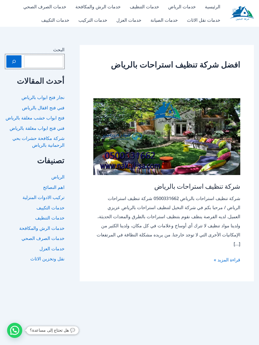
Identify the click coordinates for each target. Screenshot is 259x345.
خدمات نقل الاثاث (203, 20)
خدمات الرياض (182, 7)
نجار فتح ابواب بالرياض (42, 97)
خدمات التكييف (55, 20)
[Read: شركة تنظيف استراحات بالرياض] (166, 136)
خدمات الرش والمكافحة (98, 7)
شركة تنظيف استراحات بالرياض (197, 186)
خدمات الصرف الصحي (44, 7)
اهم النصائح (53, 187)
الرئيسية (212, 7)
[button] (14, 330)
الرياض (57, 177)
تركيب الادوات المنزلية (43, 197)
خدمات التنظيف (144, 7)
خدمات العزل (128, 20)
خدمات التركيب (92, 20)
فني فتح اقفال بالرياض (43, 108)
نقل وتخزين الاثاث (47, 259)
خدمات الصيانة (164, 20)
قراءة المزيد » (227, 260)
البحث (58, 49)
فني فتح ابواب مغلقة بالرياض (37, 128)
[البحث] (13, 61)
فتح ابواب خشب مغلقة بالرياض (35, 118)
